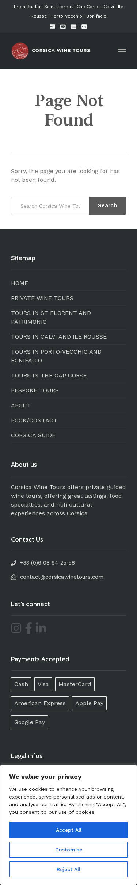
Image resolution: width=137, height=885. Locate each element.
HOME (19, 283)
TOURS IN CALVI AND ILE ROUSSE (59, 336)
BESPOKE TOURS (35, 390)
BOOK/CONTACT (34, 420)
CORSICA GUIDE (33, 435)
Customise (68, 850)
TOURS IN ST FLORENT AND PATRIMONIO (51, 317)
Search (107, 205)
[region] (68, 825)
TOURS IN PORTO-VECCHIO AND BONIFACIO (56, 356)
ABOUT (21, 405)
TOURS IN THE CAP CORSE (49, 375)
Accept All (68, 830)
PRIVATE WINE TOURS (42, 298)
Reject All (68, 869)
